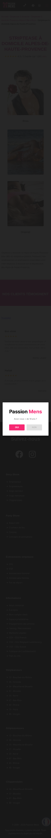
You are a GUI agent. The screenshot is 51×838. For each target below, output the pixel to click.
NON (34, 427)
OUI (17, 427)
